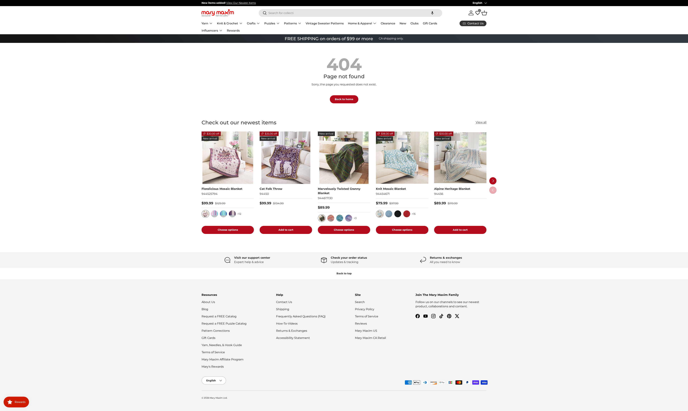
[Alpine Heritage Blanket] (460, 157)
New (403, 23)
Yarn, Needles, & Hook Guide (222, 345)
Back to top (344, 273)
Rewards (233, 30)
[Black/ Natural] (397, 213)
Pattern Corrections (216, 330)
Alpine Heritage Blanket (452, 189)
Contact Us (284, 302)
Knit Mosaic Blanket (391, 189)
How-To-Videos (287, 323)
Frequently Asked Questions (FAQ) (301, 316)
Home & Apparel (360, 23)
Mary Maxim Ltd (218, 397)
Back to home (344, 99)
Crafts (251, 23)
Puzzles (269, 23)
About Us (208, 302)
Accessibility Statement (293, 338)
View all (481, 122)
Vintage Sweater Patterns (325, 23)
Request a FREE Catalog (219, 316)
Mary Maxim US (366, 330)
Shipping (282, 309)
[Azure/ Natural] (388, 213)
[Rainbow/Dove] (214, 213)
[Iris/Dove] (232, 213)
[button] (432, 13)
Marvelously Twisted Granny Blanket (339, 191)
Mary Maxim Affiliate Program (222, 359)
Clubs (414, 23)
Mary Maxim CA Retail (370, 338)
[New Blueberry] (348, 218)
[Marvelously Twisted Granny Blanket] (344, 157)
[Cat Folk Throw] (286, 157)
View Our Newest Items (241, 2)
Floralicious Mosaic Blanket (222, 189)
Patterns (290, 23)
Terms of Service (213, 352)
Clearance (388, 23)
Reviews (361, 323)
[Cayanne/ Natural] (406, 213)
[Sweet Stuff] (330, 218)
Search (360, 302)
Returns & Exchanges (291, 330)
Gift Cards (430, 23)
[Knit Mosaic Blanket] (402, 157)
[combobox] (350, 13)
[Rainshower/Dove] (223, 213)
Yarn (205, 23)
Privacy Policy (364, 309)
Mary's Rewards (213, 366)
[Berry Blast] (339, 218)
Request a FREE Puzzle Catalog (224, 323)
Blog (205, 309)
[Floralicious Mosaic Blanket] (228, 157)
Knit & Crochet (227, 23)
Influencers (210, 30)
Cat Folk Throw (271, 189)
